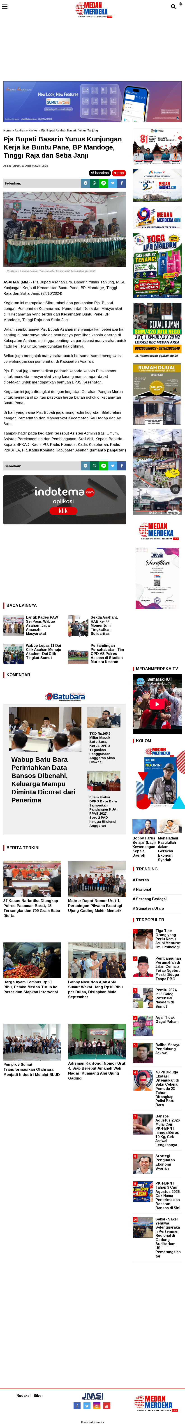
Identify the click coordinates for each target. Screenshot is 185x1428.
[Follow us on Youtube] (107, 1406)
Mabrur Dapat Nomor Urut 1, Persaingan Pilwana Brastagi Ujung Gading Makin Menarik (95, 906)
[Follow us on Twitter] (87, 1406)
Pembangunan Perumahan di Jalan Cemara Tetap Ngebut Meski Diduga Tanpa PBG (168, 968)
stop (120, 173)
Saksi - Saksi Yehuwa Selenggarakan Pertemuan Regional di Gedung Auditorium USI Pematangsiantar (168, 1237)
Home (7, 130)
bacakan (101, 173)
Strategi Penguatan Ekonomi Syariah (165, 1162)
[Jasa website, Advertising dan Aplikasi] (64, 528)
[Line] (103, 183)
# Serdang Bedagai (149, 899)
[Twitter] (112, 183)
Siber (38, 1396)
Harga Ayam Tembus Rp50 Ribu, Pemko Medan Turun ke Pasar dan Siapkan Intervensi (30, 987)
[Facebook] (121, 183)
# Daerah (141, 880)
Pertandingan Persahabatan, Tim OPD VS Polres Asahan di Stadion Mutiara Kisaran (107, 654)
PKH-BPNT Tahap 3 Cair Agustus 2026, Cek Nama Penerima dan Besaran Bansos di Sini (167, 1195)
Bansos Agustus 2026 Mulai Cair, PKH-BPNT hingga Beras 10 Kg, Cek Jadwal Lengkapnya (167, 1130)
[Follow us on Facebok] (77, 1406)
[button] (180, 2)
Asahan (20, 130)
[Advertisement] (92, 49)
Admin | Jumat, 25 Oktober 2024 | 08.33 (25, 165)
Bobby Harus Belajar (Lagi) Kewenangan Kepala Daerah (144, 847)
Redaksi (23, 1396)
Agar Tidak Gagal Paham (166, 1020)
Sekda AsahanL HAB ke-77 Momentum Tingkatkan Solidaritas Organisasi (93, 627)
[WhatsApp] (94, 183)
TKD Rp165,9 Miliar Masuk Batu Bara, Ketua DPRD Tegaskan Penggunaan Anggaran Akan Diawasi (102, 748)
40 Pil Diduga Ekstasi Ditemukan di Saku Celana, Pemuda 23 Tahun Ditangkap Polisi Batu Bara (167, 1088)
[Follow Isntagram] (97, 1406)
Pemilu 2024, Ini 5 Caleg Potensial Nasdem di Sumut (166, 998)
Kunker (33, 130)
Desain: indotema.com (92, 1422)
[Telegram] (85, 183)
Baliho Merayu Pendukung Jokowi (167, 1049)
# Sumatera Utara (148, 908)
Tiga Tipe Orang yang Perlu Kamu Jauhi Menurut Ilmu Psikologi (168, 939)
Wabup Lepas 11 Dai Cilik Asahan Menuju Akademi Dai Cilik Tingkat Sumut (43, 652)
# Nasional (142, 889)
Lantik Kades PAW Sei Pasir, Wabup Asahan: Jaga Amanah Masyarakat (42, 625)
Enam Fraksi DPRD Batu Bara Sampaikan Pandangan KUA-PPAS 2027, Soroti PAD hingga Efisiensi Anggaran (103, 811)
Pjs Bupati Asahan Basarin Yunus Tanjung (69, 130)
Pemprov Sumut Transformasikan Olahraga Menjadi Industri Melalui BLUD (31, 1069)
